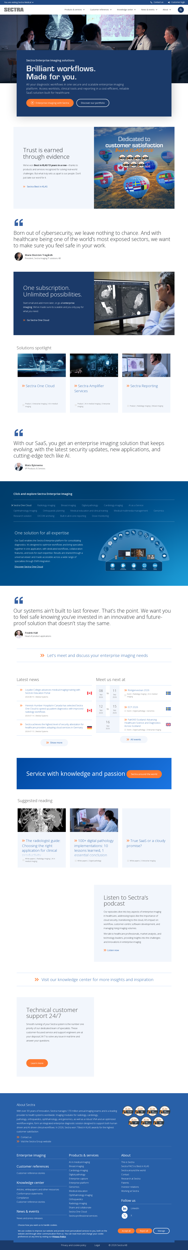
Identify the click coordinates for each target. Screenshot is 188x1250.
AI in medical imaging (79, 1162)
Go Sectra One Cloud (38, 320)
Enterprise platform (79, 1182)
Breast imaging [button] (68, 505)
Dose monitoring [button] (100, 515)
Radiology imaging (78, 1203)
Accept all (126, 1231)
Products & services (73, 9)
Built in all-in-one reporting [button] (73, 515)
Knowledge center (125, 9)
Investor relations (130, 1186)
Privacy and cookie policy (73, 1245)
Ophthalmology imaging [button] (25, 510)
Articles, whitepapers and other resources (38, 1189)
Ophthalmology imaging (80, 1195)
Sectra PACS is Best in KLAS (135, 1166)
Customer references (99, 9)
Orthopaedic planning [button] (54, 510)
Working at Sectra (130, 1190)
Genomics (74, 1186)
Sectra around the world (133, 1170)
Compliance (23, 1197)
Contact (125, 1174)
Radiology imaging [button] (46, 505)
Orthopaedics (76, 1199)
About (165, 9)
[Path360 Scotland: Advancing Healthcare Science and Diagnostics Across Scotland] (133, 724)
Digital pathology (77, 1174)
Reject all (144, 1231)
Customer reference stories (31, 1173)
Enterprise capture (78, 1178)
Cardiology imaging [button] (113, 505)
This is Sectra (127, 1162)
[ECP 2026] (133, 709)
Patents (125, 1182)
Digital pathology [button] (90, 505)
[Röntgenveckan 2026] (133, 693)
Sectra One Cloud (78, 1211)
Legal (97, 1245)
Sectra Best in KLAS (37, 186)
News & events (148, 9)
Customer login (178, 2)
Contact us (158, 2)
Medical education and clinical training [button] (89, 510)
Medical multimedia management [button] (131, 510)
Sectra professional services (83, 1215)
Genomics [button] (159, 510)
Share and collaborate (80, 1207)
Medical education (78, 1190)
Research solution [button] (22, 515)
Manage (161, 1231)
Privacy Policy (59, 1236)
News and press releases (30, 1218)
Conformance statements (30, 1193)
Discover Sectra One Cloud (29, 566)
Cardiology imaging (78, 1170)
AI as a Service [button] (136, 505)
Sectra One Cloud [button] (22, 505)
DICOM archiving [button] (45, 515)
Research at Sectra (130, 1178)
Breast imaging (76, 1166)
